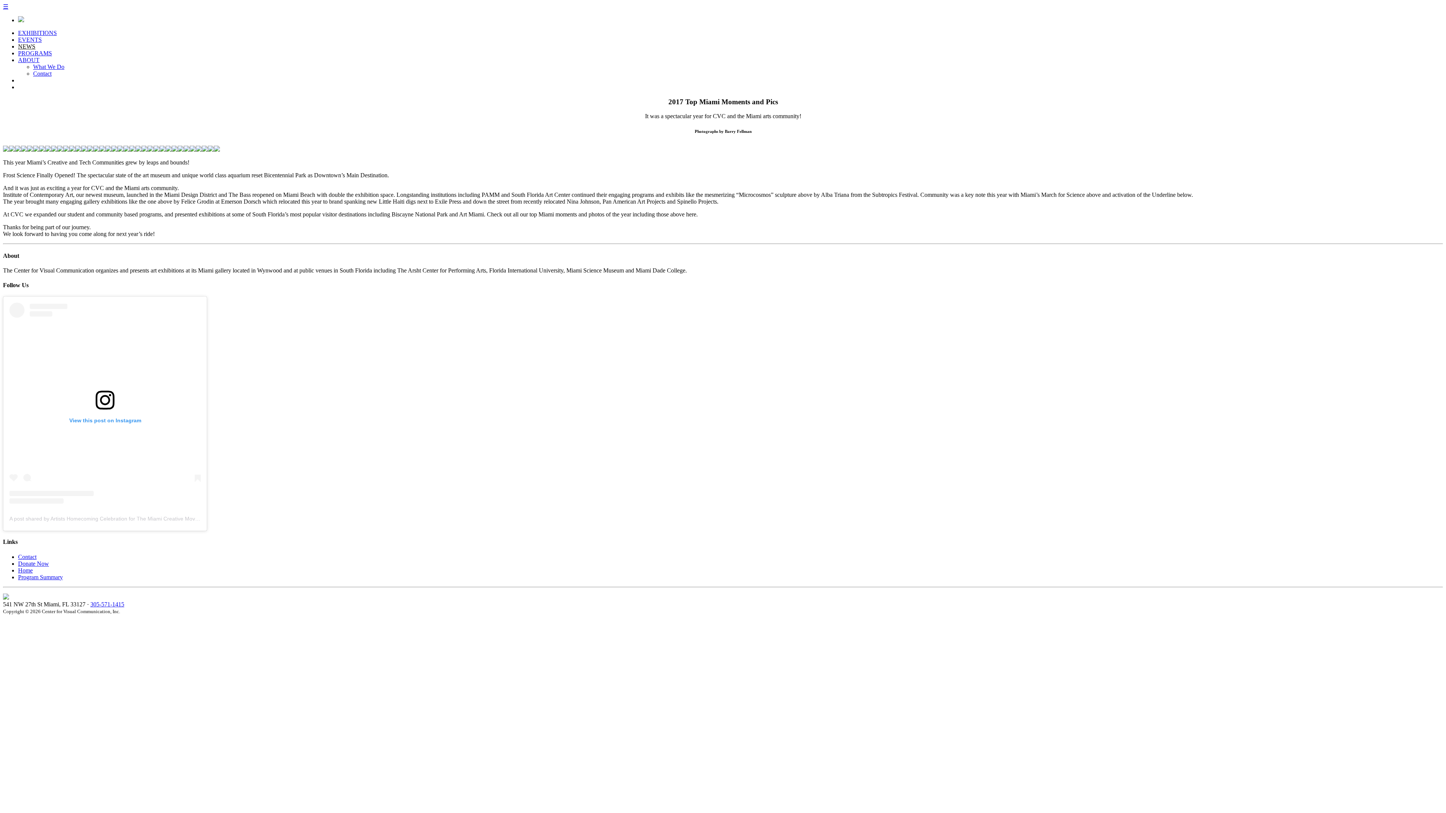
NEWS (26, 46)
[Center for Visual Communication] (21, 20)
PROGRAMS (35, 53)
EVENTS (30, 40)
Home (25, 570)
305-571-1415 (107, 604)
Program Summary (40, 577)
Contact (42, 73)
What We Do (48, 67)
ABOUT (29, 60)
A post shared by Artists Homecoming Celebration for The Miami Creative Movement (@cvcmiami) (126, 519)
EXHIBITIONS (37, 33)
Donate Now (33, 563)
